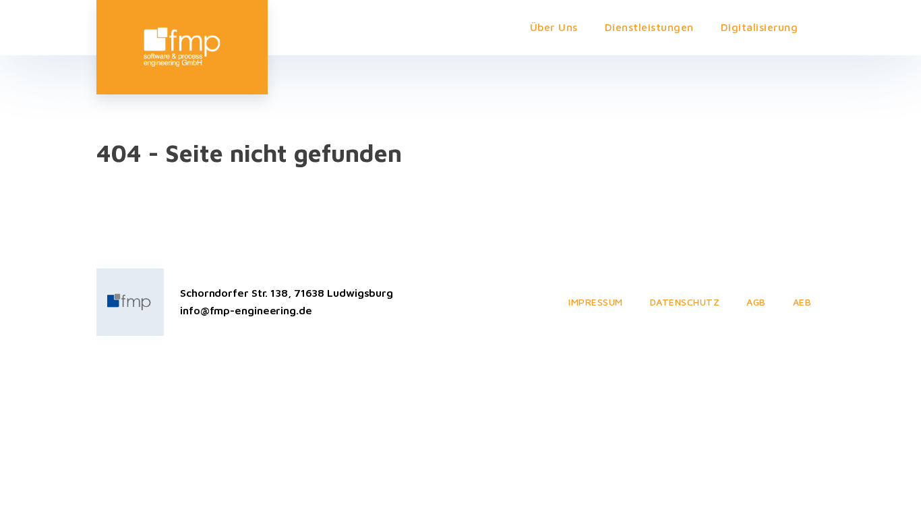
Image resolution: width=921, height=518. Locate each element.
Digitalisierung (759, 27)
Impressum (595, 302)
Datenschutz (685, 302)
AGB (756, 302)
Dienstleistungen (649, 27)
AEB (802, 302)
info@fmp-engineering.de (246, 310)
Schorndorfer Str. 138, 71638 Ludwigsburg (286, 293)
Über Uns (554, 27)
